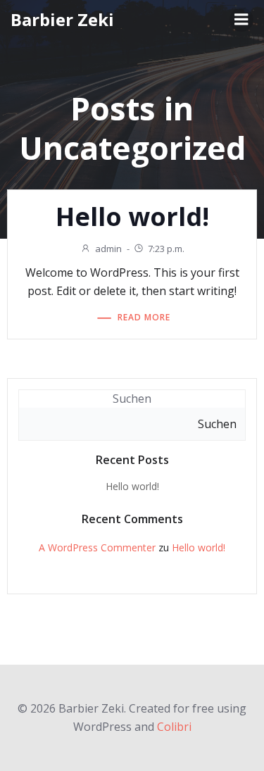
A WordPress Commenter (97, 547)
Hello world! (132, 486)
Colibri (174, 726)
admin (108, 248)
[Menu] (241, 20)
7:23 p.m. (166, 248)
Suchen (132, 398)
